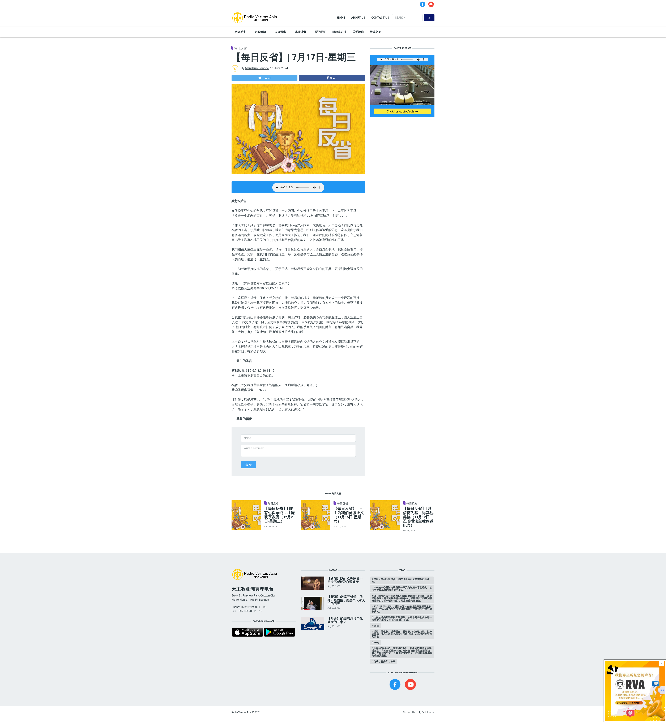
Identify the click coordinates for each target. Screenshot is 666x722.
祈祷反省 (240, 32)
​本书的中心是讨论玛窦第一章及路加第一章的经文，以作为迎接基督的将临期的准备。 (402, 588)
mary (376, 642)
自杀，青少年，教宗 (384, 661)
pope (376, 625)
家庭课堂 (280, 32)
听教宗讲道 (339, 32)
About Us (358, 17)
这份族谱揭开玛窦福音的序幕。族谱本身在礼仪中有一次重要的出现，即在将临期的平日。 (402, 618)
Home (341, 17)
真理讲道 (300, 32)
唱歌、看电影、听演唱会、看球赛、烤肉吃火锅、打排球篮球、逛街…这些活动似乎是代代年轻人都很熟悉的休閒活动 (402, 634)
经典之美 (375, 32)
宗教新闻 (260, 32)
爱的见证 (320, 32)
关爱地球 (358, 32)
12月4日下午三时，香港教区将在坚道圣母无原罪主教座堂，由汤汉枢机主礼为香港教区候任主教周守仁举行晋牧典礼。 (402, 609)
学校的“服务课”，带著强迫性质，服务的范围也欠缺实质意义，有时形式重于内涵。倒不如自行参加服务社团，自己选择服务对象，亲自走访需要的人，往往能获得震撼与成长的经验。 (402, 652)
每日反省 (240, 48)
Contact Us (380, 17)
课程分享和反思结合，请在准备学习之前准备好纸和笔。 (400, 580)
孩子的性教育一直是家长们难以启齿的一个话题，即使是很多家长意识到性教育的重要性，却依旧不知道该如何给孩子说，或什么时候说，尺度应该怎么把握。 (402, 598)
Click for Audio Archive (402, 111)
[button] (264, 78)
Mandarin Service (257, 68)
